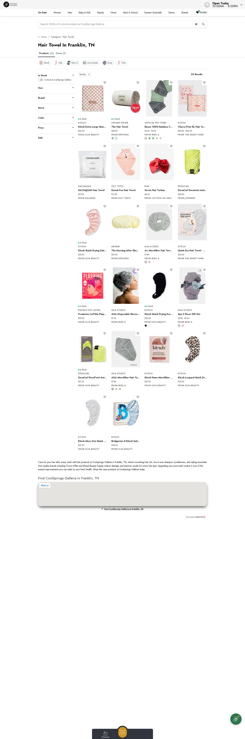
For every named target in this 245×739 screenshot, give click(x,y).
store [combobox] (41, 108)
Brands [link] (184, 12)
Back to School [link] (130, 12)
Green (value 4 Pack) (153, 138)
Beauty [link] (100, 12)
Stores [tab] (61, 53)
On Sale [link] (42, 12)
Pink (149, 262)
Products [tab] (46, 53)
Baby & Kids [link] (84, 12)
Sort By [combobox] (82, 74)
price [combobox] (41, 127)
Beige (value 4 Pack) (146, 138)
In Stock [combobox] (42, 75)
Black (146, 325)
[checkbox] (45, 63)
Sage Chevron (120, 389)
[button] (226, 4)
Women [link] (57, 12)
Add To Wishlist (104, 82)
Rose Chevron (116, 389)
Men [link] (70, 12)
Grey (157, 138)
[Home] (92, 4)
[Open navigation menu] (122, 732)
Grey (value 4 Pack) (160, 138)
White (116, 138)
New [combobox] (40, 88)
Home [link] (113, 12)
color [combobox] (41, 117)
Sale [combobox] (40, 137)
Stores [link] (172, 12)
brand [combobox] (41, 98)
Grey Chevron (112, 389)
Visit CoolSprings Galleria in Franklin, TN (123, 509)
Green (112, 138)
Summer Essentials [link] (153, 12)
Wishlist (203, 12)
